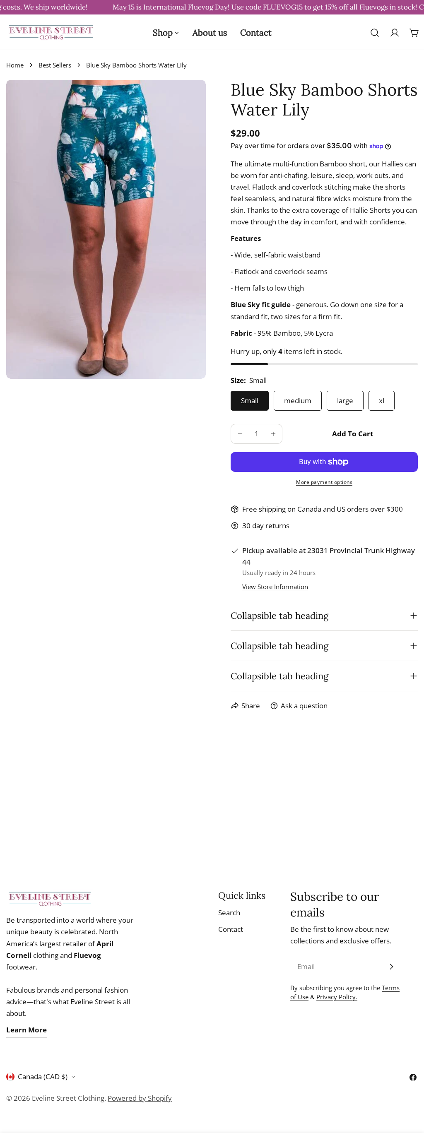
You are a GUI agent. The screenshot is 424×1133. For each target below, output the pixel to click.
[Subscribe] (391, 966)
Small (249, 400)
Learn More (26, 1029)
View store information (275, 586)
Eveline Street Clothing (68, 1098)
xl (381, 400)
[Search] (374, 32)
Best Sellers (55, 65)
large (345, 400)
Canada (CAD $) (42, 1076)
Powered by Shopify (140, 1098)
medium (297, 400)
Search (229, 912)
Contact (230, 929)
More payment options (324, 482)
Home (15, 65)
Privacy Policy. (336, 997)
